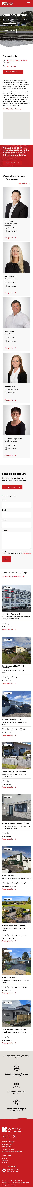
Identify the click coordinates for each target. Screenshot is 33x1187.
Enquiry (5, 530)
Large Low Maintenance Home (15, 1029)
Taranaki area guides (8, 1149)
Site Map (13, 1185)
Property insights (7, 1144)
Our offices (17, 19)
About (10, 19)
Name (4, 500)
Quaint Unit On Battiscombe (14, 772)
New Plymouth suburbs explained (12, 1151)
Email (4, 510)
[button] (28, 3)
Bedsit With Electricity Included (15, 823)
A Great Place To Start (11, 720)
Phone (4, 520)
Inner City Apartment (11, 614)
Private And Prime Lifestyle (13, 925)
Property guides (6, 1147)
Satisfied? (5, 1160)
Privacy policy (5, 1185)
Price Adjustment (9, 977)
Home (5, 19)
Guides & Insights (8, 1141)
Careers (4, 1158)
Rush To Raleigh (9, 875)
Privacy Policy (27, 553)
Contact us (5, 1163)
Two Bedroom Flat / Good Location (13, 667)
